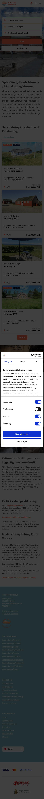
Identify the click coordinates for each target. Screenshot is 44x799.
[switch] (38, 409)
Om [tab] (36, 362)
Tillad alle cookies (22, 434)
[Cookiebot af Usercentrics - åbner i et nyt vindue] (31, 355)
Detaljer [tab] (22, 362)
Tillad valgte (22, 442)
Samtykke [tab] (8, 362)
